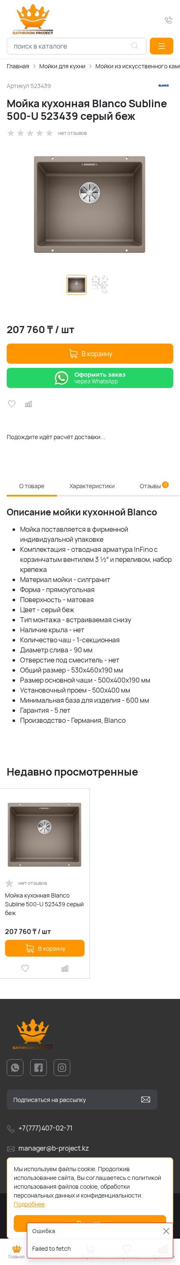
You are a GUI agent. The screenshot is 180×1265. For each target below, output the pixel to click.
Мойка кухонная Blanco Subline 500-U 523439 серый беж (44, 904)
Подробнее (29, 1204)
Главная (18, 66)
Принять (90, 1223)
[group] (90, 204)
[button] (161, 46)
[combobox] (77, 46)
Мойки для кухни (62, 66)
